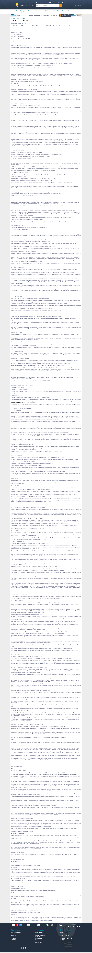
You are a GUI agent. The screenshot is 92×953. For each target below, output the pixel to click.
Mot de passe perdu (39, 932)
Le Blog (36, 939)
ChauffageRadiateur (30, 11)
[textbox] (47, 5)
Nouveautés (13, 936)
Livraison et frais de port (64, 935)
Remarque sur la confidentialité (66, 936)
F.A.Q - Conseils (38, 938)
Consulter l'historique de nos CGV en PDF (19, 20)
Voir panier (78, 5)
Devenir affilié (38, 944)
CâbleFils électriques (58, 11)
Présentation (62, 932)
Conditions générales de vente (66, 938)
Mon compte (70, 5)
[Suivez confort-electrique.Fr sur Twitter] (23, 948)
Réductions (62, 933)
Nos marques (62, 939)
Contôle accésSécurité (24, 11)
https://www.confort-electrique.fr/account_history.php (51, 550)
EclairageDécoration (64, 11)
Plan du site (37, 933)
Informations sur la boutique (40, 935)
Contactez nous (38, 942)
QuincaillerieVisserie (69, 11)
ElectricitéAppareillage (52, 11)
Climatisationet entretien (41, 11)
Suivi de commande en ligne (16, 932)
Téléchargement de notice (40, 941)
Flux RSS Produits (39, 936)
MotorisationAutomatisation (12, 11)
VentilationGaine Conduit (46, 11)
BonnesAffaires (80, 11)
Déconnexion (13, 939)
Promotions (13, 938)
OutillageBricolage (75, 11)
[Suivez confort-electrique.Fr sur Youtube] (25, 948)
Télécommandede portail (18, 11)
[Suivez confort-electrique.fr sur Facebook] (21, 948)
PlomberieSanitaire (35, 11)
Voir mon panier (14, 933)
